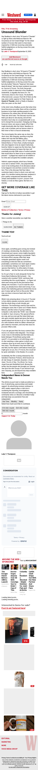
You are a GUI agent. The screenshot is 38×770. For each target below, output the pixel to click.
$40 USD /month (8, 411)
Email (4, 201)
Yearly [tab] (21, 401)
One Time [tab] (5, 401)
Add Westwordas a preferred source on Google (14, 58)
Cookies (12, 758)
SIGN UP (7, 207)
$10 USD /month (8, 408)
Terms (20, 210)
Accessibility (19, 758)
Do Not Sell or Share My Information (19, 767)
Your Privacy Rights (30, 758)
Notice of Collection (9, 210)
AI (23, 758)
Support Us (28, 14)
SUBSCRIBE (8, 227)
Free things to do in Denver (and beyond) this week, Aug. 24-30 (19, 21)
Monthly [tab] (14, 401)
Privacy (27, 210)
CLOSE (4, 242)
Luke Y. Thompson (11, 51)
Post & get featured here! (13, 608)
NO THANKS (18, 227)
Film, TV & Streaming (10, 29)
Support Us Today (8, 416)
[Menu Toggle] (3, 15)
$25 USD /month (22, 408)
